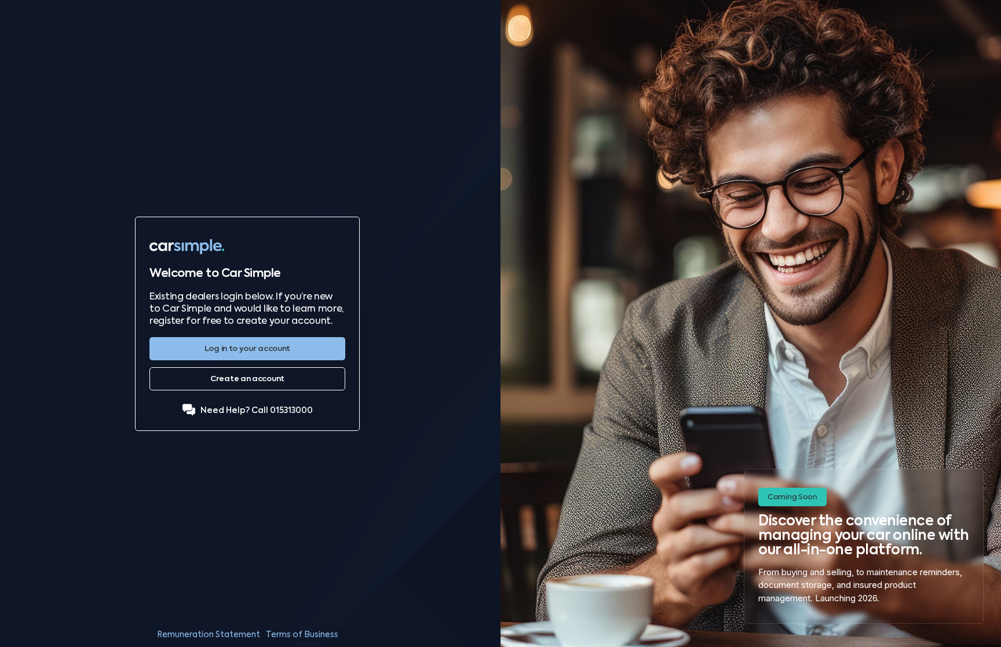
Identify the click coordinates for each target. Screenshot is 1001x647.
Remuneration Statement (208, 634)
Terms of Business (302, 634)
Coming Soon (792, 497)
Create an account (247, 378)
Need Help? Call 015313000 (256, 410)
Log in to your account (247, 348)
